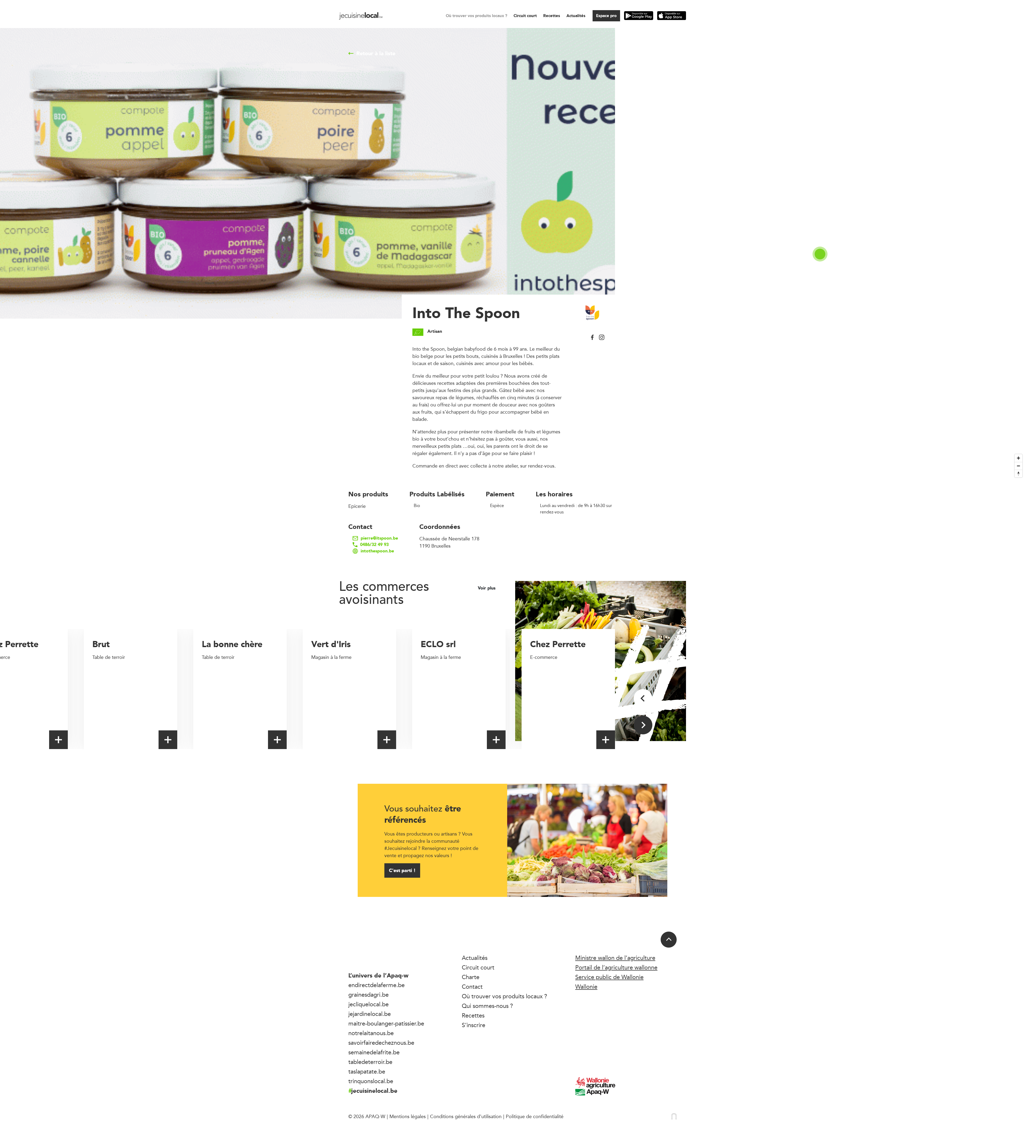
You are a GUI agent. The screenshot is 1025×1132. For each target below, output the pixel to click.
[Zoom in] (1018, 458)
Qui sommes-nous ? (487, 1005)
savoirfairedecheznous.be (381, 1042)
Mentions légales (407, 1116)
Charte (470, 976)
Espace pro (606, 15)
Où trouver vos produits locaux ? (476, 16)
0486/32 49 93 (374, 544)
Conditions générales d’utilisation (466, 1116)
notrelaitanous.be (371, 1033)
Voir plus (487, 588)
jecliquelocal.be (368, 1004)
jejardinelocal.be (369, 1013)
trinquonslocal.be (370, 1081)
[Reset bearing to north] (1018, 473)
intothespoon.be (377, 551)
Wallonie (586, 986)
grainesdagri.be (368, 994)
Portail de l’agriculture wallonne (616, 967)
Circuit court (525, 16)
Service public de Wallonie (609, 976)
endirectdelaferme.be (376, 984)
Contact (472, 986)
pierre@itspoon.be (379, 538)
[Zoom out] (1018, 466)
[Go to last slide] (643, 698)
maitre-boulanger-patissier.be (386, 1023)
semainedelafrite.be (374, 1052)
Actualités (575, 16)
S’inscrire (473, 1025)
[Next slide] (643, 725)
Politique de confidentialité (534, 1116)
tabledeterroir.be (370, 1061)
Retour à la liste (375, 53)
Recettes (551, 16)
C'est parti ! (402, 870)
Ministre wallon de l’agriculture (615, 957)
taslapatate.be (366, 1071)
